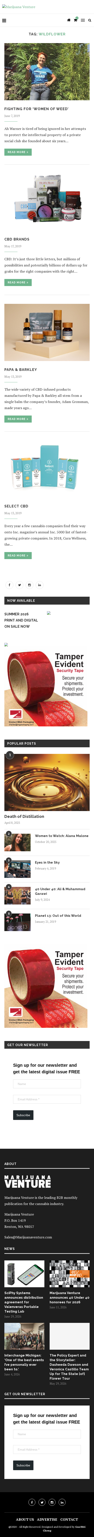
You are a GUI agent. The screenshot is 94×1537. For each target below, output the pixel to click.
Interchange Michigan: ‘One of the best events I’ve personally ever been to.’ (24, 1362)
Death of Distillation (24, 816)
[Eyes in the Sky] (17, 869)
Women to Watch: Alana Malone (62, 836)
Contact (69, 1519)
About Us (25, 1519)
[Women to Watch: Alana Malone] (17, 842)
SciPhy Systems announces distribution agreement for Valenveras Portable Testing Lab (23, 1302)
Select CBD (16, 506)
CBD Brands (17, 239)
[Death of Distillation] (47, 782)
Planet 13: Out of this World (58, 916)
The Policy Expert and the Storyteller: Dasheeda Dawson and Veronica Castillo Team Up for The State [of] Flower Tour (69, 1366)
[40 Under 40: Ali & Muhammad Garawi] (17, 895)
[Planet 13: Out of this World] (17, 922)
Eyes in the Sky (47, 862)
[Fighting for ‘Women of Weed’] (47, 71)
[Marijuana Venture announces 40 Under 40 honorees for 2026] (70, 1273)
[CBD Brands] (47, 202)
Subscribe (23, 1115)
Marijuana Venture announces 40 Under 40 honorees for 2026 (69, 1297)
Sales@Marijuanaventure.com (28, 1237)
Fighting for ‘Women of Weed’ (36, 109)
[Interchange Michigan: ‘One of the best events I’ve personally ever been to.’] (24, 1336)
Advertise (47, 1519)
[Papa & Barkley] (47, 332)
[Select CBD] (47, 469)
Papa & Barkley (20, 370)
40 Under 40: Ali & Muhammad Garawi (60, 891)
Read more (17, 152)
